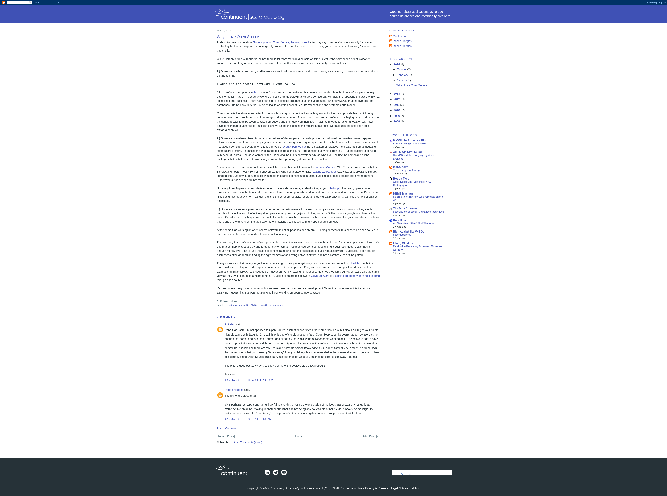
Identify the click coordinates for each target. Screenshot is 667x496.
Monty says (400, 167)
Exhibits (415, 488)
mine (255, 92)
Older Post (368, 436)
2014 (397, 64)
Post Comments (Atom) (248, 442)
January (402, 80)
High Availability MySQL (408, 231)
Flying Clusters (403, 243)
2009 (397, 115)
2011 (397, 104)
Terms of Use (354, 488)
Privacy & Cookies (376, 488)
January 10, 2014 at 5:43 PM (248, 419)
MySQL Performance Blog (410, 140)
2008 (397, 121)
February (403, 74)
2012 (397, 99)
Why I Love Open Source (238, 37)
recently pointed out (294, 146)
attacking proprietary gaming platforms (356, 275)
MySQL (255, 305)
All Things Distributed (407, 152)
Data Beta (399, 220)
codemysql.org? (402, 234)
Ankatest (230, 324)
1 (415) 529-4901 (332, 488)
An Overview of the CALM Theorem (413, 223)
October (402, 69)
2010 (397, 110)
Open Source (277, 305)
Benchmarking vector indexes (410, 143)
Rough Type (401, 178)
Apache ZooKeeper (324, 171)
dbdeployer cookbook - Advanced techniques (418, 211)
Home (299, 436)
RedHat (355, 263)
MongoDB (243, 305)
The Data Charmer (405, 208)
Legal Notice (399, 488)
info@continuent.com (305, 488)
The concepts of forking (406, 170)
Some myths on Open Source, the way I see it (281, 42)
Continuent (399, 36)
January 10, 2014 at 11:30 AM (249, 380)
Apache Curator (325, 167)
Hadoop (334, 188)
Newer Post (225, 436)
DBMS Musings (403, 193)
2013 (397, 93)
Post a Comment (227, 428)
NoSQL (264, 305)
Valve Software (320, 275)
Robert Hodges (234, 389)
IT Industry (231, 305)
